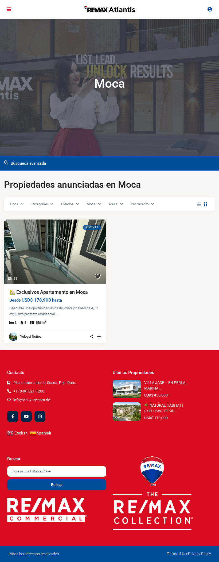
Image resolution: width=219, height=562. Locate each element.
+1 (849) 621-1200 (28, 391)
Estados (67, 204)
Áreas (113, 204)
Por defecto (139, 204)
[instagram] (39, 416)
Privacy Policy (199, 554)
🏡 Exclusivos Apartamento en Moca (48, 292)
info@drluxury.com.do (31, 400)
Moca (91, 204)
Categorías (40, 204)
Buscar (57, 485)
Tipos (14, 204)
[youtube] (26, 416)
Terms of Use (177, 554)
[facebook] (12, 416)
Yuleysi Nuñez (31, 336)
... (57, 314)
